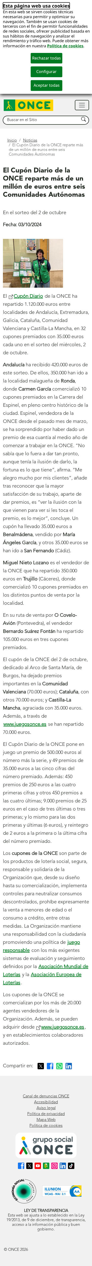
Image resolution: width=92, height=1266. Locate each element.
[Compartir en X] (40, 1066)
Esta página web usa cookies (36, 5)
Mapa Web (46, 1120)
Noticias (30, 141)
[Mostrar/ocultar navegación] (82, 105)
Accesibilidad (46, 1102)
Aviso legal (46, 1108)
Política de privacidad (46, 1114)
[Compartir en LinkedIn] (68, 1066)
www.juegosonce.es (24, 724)
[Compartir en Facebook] (50, 1066)
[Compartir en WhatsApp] (59, 1066)
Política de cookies (65, 45)
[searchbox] (41, 120)
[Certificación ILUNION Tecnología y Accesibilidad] (61, 1191)
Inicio (12, 141)
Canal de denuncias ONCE (46, 1096)
